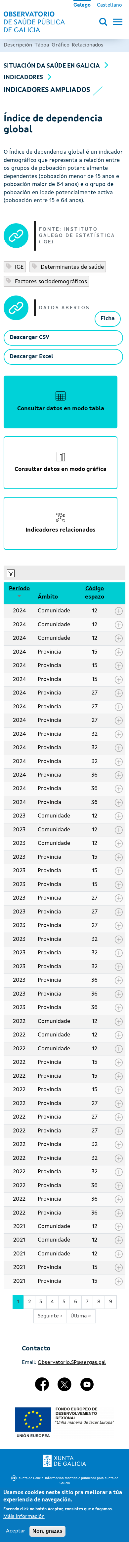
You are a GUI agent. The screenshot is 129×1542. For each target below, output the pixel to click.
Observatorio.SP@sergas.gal (72, 1362)
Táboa (41, 45)
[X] (64, 1387)
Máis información (24, 1516)
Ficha (108, 319)
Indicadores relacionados (60, 530)
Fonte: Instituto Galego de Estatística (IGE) (77, 236)
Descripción (18, 45)
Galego (82, 5)
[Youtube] (87, 1387)
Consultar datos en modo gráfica (61, 469)
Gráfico (60, 45)
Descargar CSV (29, 337)
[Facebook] (42, 1387)
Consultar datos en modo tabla (60, 409)
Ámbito (48, 597)
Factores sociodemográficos (50, 282)
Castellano (109, 5)
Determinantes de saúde (71, 267)
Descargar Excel (31, 356)
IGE (18, 267)
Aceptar (15, 1531)
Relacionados (88, 45)
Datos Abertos (64, 307)
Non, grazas (47, 1531)
